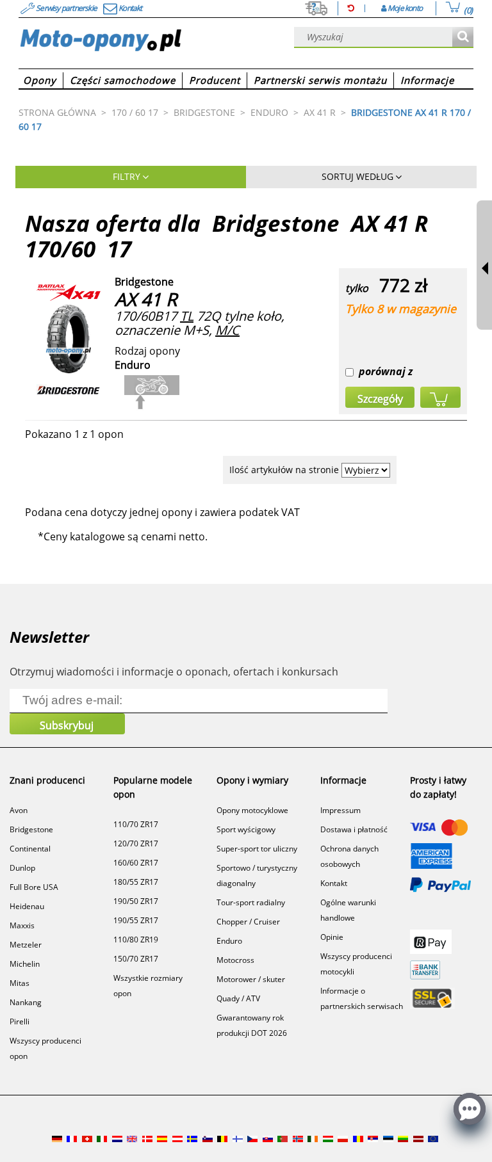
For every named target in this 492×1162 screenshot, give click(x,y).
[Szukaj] (462, 37)
